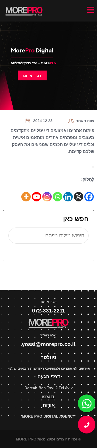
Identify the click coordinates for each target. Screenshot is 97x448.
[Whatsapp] (57, 196)
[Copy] (92, 167)
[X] (78, 196)
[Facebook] (89, 196)
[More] (26, 196)
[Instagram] (47, 196)
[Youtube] (36, 196)
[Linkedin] (68, 196)
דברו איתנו (32, 75)
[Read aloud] (93, 167)
